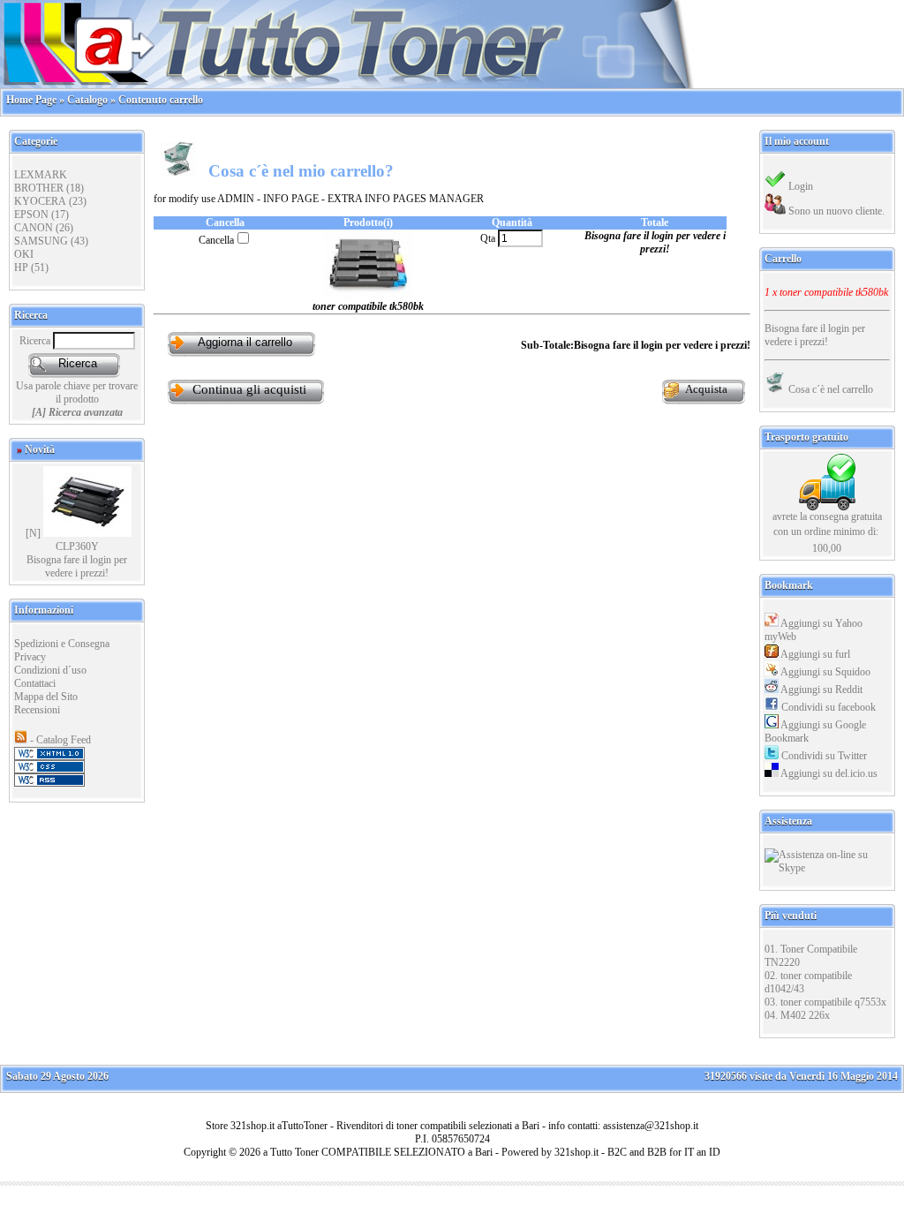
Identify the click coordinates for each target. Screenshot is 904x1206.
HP (21, 267)
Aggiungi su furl (814, 654)
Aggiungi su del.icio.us (828, 773)
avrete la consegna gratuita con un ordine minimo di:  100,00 (827, 532)
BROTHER (39, 188)
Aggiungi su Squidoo (824, 672)
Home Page (31, 100)
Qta (489, 238)
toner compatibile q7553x (833, 1002)
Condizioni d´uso (50, 670)
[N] (33, 533)
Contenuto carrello (160, 100)
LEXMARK (40, 175)
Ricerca (36, 341)
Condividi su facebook (827, 707)
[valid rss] (49, 783)
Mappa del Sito (46, 696)
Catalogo (87, 100)
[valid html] (49, 756)
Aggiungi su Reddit (821, 689)
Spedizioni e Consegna (61, 643)
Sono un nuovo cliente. (835, 211)
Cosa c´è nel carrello (829, 389)
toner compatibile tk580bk (834, 292)
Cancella (216, 240)
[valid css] (49, 770)
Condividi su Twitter (823, 756)
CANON (33, 228)
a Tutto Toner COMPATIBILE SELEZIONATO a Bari (378, 1152)
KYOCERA (40, 201)
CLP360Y (77, 546)
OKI (24, 254)
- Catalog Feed (59, 740)
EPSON (31, 214)
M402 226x (805, 1015)
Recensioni (37, 710)
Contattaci (35, 683)
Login (799, 186)
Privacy (30, 657)
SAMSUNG (41, 241)
